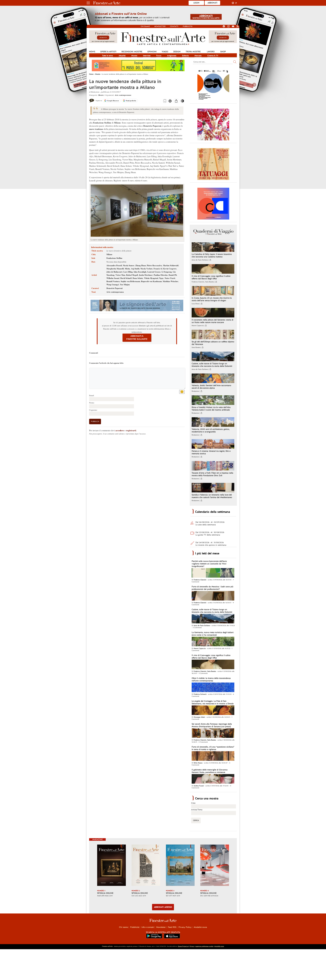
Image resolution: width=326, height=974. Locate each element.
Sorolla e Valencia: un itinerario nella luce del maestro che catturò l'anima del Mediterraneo (212, 496)
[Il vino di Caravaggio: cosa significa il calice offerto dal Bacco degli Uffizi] (213, 269)
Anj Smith (135, 268)
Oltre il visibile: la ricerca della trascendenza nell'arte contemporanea (211, 679)
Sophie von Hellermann (130, 281)
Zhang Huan (140, 265)
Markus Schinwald (170, 265)
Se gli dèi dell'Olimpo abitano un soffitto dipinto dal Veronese (213, 343)
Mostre (134, 55)
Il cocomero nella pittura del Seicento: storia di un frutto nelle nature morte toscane (212, 321)
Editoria (185, 55)
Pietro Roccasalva (154, 265)
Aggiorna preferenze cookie (204, 946)
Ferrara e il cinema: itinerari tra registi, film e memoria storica (211, 452)
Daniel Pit (173, 275)
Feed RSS (172, 927)
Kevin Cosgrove (169, 268)
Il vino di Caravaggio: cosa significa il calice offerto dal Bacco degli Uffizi (211, 277)
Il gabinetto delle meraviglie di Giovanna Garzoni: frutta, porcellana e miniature (209, 771)
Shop (223, 51)
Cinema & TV (212, 55)
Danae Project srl (183, 946)
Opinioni (152, 51)
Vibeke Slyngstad (151, 278)
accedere (120, 430)
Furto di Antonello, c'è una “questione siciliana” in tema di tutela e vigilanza (213, 748)
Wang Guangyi (112, 284)
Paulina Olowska (161, 275)
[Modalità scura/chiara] (182, 101)
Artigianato (171, 55)
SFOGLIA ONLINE (105, 893)
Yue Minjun (125, 284)
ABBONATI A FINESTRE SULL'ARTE (136, 337)
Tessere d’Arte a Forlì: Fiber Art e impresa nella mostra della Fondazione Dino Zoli (212, 474)
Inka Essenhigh (140, 271)
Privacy (191, 946)
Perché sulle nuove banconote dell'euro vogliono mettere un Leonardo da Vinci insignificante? (209, 564)
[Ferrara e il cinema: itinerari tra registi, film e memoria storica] (213, 444)
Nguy (161, 278)
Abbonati (212, 3)
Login (196, 3)
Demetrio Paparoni (114, 288)
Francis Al (158, 268)
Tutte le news (107, 55)
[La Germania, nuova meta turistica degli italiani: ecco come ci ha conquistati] (213, 642)
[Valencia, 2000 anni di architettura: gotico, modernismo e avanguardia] (213, 422)
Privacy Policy (185, 927)
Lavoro (211, 51)
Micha (127, 268)
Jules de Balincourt (114, 271)
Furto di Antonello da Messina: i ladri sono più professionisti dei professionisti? (212, 587)
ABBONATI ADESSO (163, 907)
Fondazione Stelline (114, 258)
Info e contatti (147, 927)
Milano (109, 254)
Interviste (147, 55)
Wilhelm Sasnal (112, 278)
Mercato (198, 55)
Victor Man (120, 275)
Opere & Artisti (108, 51)
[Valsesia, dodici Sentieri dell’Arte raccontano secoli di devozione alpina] (213, 379)
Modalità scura (200, 927)
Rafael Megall (132, 275)
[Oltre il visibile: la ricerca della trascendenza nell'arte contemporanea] (213, 688)
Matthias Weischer (170, 281)
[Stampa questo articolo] (170, 101)
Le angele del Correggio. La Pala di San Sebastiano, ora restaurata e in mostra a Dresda (213, 702)
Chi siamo (145, 26)
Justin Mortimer (146, 275)
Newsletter (160, 26)
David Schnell (126, 278)
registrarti (131, 430)
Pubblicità (187, 26)
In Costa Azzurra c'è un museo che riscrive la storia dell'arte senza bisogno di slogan (212, 299)
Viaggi (165, 51)
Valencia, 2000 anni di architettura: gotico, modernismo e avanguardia (211, 430)
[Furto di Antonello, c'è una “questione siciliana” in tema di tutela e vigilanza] (213, 756)
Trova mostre (193, 51)
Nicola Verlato (146, 268)
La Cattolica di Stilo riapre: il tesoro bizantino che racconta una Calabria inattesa (212, 255)
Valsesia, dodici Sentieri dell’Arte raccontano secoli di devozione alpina (211, 386)
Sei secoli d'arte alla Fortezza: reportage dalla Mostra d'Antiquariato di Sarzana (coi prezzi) (212, 725)
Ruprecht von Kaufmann (151, 281)
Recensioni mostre (131, 51)
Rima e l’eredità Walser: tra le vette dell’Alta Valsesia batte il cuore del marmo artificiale (211, 408)
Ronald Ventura (113, 281)
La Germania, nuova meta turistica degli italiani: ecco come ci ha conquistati (213, 633)
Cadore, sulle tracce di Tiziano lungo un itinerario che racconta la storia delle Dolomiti (212, 364)
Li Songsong (167, 271)
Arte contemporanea (123, 95)
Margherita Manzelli (115, 268)
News (92, 51)
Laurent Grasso (154, 271)
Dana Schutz (138, 278)
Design (177, 51)
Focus (158, 55)
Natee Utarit (170, 278)
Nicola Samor (128, 265)
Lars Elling (128, 271)
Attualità (122, 55)
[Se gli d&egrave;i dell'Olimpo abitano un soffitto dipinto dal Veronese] (213, 335)
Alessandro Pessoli (114, 265)
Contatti (174, 26)
